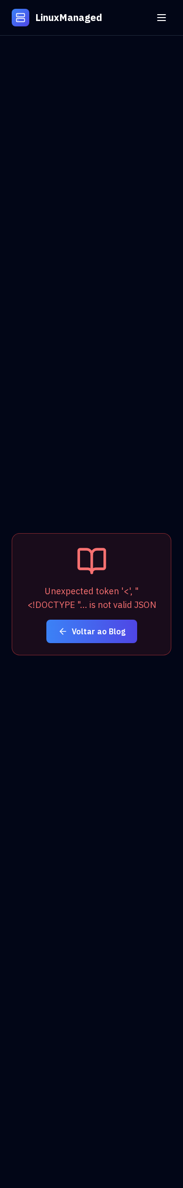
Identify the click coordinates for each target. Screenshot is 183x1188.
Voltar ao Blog (98, 631)
